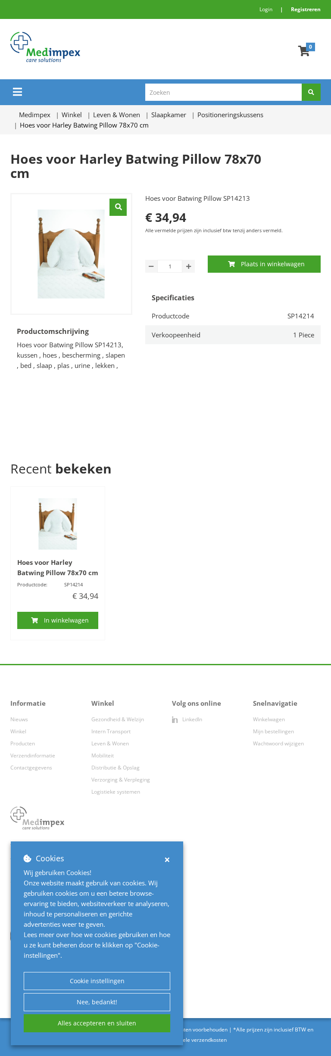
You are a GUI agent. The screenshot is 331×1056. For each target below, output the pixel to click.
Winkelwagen (269, 719)
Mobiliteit (102, 755)
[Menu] (17, 91)
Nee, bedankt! (97, 1002)
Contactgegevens (31, 767)
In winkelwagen (66, 620)
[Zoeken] (311, 92)
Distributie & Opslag (115, 767)
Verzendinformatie (32, 755)
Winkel (18, 731)
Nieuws (19, 719)
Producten (22, 743)
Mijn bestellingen (273, 731)
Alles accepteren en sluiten (97, 1023)
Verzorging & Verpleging (120, 779)
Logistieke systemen (115, 791)
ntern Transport (112, 731)
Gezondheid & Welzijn (117, 719)
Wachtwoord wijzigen (278, 743)
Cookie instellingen (97, 981)
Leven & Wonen (110, 743)
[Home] (98, 47)
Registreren (306, 9)
